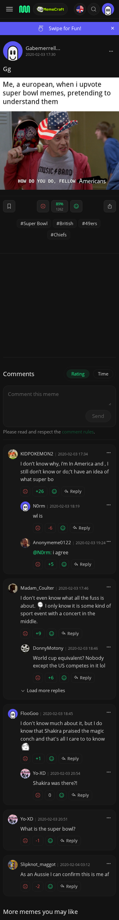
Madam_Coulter (37, 588)
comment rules (78, 432)
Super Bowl (35, 223)
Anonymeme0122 (52, 542)
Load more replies (46, 690)
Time (103, 374)
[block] (111, 51)
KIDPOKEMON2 (37, 454)
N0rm (39, 506)
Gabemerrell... (43, 48)
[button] (94, 9)
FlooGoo (29, 713)
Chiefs (60, 235)
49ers (91, 223)
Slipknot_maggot (38, 864)
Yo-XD (39, 773)
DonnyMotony (48, 648)
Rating (78, 374)
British (66, 223)
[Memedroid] (24, 9)
